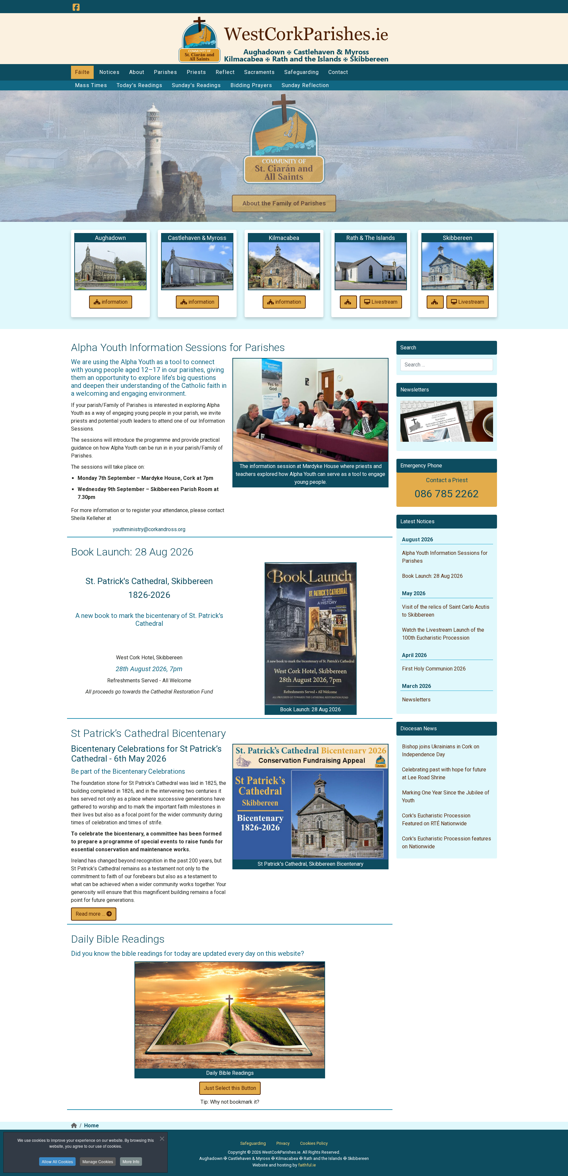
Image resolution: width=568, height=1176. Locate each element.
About (136, 72)
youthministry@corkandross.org (149, 529)
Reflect (225, 72)
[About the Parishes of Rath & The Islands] (348, 302)
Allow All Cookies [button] (57, 1161)
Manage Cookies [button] (98, 1161)
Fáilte (82, 72)
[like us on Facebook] (76, 7)
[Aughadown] (110, 266)
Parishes (165, 72)
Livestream (383, 302)
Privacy (283, 1143)
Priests (196, 72)
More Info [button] (131, 1161)
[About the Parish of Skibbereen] (435, 302)
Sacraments (259, 72)
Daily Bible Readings (118, 939)
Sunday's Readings (196, 85)
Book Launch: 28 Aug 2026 (132, 552)
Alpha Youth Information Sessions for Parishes (178, 347)
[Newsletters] (446, 421)
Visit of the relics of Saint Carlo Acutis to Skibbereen (445, 611)
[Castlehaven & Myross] (197, 266)
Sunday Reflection (305, 85)
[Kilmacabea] (284, 266)
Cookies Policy (314, 1143)
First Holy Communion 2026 (434, 669)
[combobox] (446, 365)
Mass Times (91, 85)
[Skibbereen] (457, 266)
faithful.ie (307, 1165)
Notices (109, 72)
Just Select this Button (230, 1088)
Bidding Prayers (251, 85)
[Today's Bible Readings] (229, 1015)
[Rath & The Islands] (370, 266)
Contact (338, 72)
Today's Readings (139, 85)
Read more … (91, 914)
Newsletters (416, 699)
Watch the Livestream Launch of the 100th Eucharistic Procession (443, 634)
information (114, 302)
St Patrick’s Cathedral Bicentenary (148, 733)
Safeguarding (301, 72)
